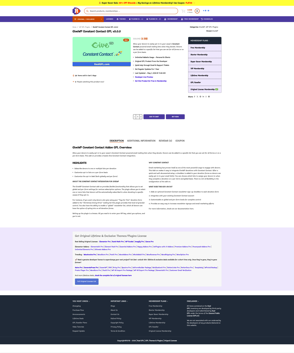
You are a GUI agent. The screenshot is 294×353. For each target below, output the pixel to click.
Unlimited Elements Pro (84, 249)
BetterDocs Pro (187, 267)
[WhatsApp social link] (206, 96)
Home (74, 27)
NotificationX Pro (159, 267)
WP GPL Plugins (84, 27)
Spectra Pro (126, 267)
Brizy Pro (116, 267)
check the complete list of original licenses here (113, 275)
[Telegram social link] (208, 96)
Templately (199, 267)
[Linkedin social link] (203, 96)
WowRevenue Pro (153, 254)
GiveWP (202, 27)
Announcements (79, 314)
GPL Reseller (153, 327)
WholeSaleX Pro (139, 254)
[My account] (197, 11)
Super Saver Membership (158, 314)
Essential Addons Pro (128, 247)
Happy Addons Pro (144, 247)
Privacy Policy (116, 327)
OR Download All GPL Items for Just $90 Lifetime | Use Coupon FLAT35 (159, 130)
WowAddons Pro (125, 254)
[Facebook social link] (194, 96)
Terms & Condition (118, 331)
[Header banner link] (147, 3)
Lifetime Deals (78, 318)
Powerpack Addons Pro (201, 247)
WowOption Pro (183, 254)
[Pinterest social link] (200, 96)
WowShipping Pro (168, 254)
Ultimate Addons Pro (103, 249)
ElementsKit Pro (97, 247)
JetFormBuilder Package (141, 267)
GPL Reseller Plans (80, 322)
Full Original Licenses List (86, 281)
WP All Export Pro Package (144, 270)
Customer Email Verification (180, 270)
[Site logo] (77, 10)
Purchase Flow (78, 310)
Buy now (175, 117)
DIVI (110, 267)
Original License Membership (160, 331)
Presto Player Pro (82, 270)
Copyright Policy (117, 322)
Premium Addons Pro (183, 247)
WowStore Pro (103, 254)
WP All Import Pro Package (122, 270)
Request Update (79, 331)
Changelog (77, 306)
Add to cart (154, 117)
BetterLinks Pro (173, 267)
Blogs (113, 306)
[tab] (117, 140)
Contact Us (115, 314)
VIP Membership (155, 318)
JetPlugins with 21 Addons (163, 247)
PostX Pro (114, 254)
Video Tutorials (78, 327)
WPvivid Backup (211, 267)
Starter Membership (157, 310)
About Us (114, 310)
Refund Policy (116, 318)
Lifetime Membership (157, 322)
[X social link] (197, 96)
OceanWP (104, 267)
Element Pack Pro (111, 247)
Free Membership (155, 306)
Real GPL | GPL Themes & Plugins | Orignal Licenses (157, 340)
